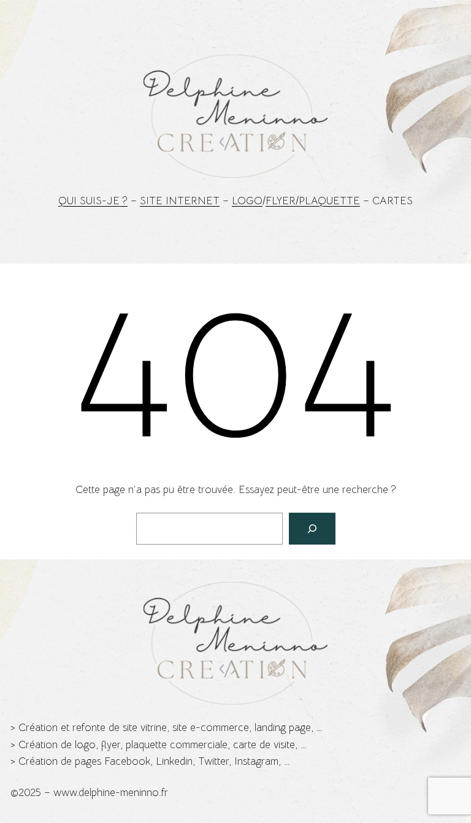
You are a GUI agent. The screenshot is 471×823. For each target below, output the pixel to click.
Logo (247, 200)
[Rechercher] (312, 529)
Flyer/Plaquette (313, 200)
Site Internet (180, 200)
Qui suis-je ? (93, 200)
